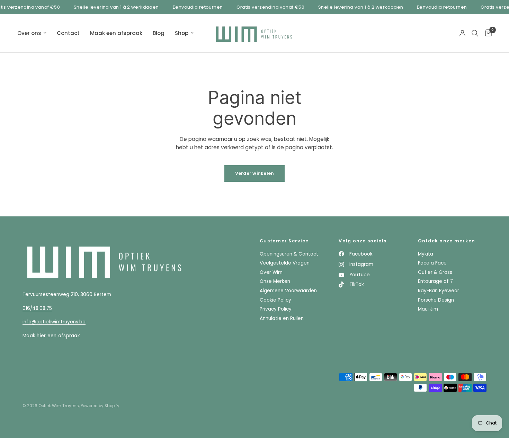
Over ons (29, 33)
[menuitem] (34, 33)
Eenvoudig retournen (196, 7)
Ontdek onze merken (446, 241)
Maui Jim (428, 309)
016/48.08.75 (37, 308)
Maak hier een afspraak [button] (51, 335)
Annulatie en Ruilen (282, 318)
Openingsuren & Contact (289, 254)
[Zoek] (475, 33)
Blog (158, 33)
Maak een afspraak (116, 33)
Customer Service (284, 241)
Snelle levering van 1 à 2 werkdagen (114, 7)
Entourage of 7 (435, 281)
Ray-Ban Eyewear (438, 290)
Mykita (425, 254)
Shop (181, 33)
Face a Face (432, 263)
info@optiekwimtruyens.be (54, 322)
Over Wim (271, 272)
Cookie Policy (275, 300)
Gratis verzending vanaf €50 (268, 7)
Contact (68, 33)
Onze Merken (275, 281)
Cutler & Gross (435, 272)
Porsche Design (436, 300)
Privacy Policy (276, 309)
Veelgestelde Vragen (285, 263)
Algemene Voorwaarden (288, 290)
